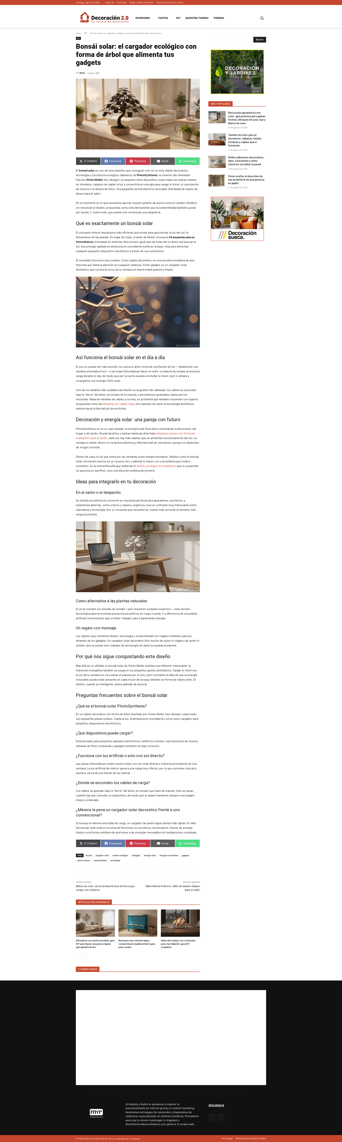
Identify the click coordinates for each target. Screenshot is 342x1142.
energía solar (150, 855)
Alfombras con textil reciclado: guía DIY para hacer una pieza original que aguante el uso (95, 943)
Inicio (78, 33)
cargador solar (102, 855)
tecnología (115, 860)
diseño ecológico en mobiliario (156, 466)
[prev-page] (78, 955)
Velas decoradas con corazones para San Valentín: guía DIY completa (178, 943)
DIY (85, 33)
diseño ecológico (120, 855)
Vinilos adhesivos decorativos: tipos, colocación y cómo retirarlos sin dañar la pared (246, 161)
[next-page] (84, 955)
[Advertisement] (171, 1037)
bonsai (89, 855)
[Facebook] (259, 3)
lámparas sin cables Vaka (118, 404)
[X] (264, 3)
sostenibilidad (100, 860)
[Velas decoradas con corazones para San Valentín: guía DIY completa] (180, 923)
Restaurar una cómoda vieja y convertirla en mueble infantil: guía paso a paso (136, 943)
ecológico (136, 855)
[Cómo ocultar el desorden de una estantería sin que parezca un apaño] (217, 181)
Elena (82, 73)
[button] (262, 18)
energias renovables (169, 855)
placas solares (83, 860)
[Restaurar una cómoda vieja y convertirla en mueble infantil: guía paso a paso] (137, 923)
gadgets (185, 855)
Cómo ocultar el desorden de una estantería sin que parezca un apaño (246, 180)
